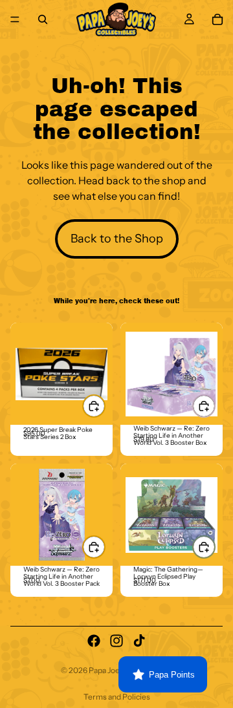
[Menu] (15, 19)
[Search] (42, 19)
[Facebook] (94, 641)
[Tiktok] (139, 641)
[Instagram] (116, 641)
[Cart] (217, 19)
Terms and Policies (116, 697)
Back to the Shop (117, 238)
